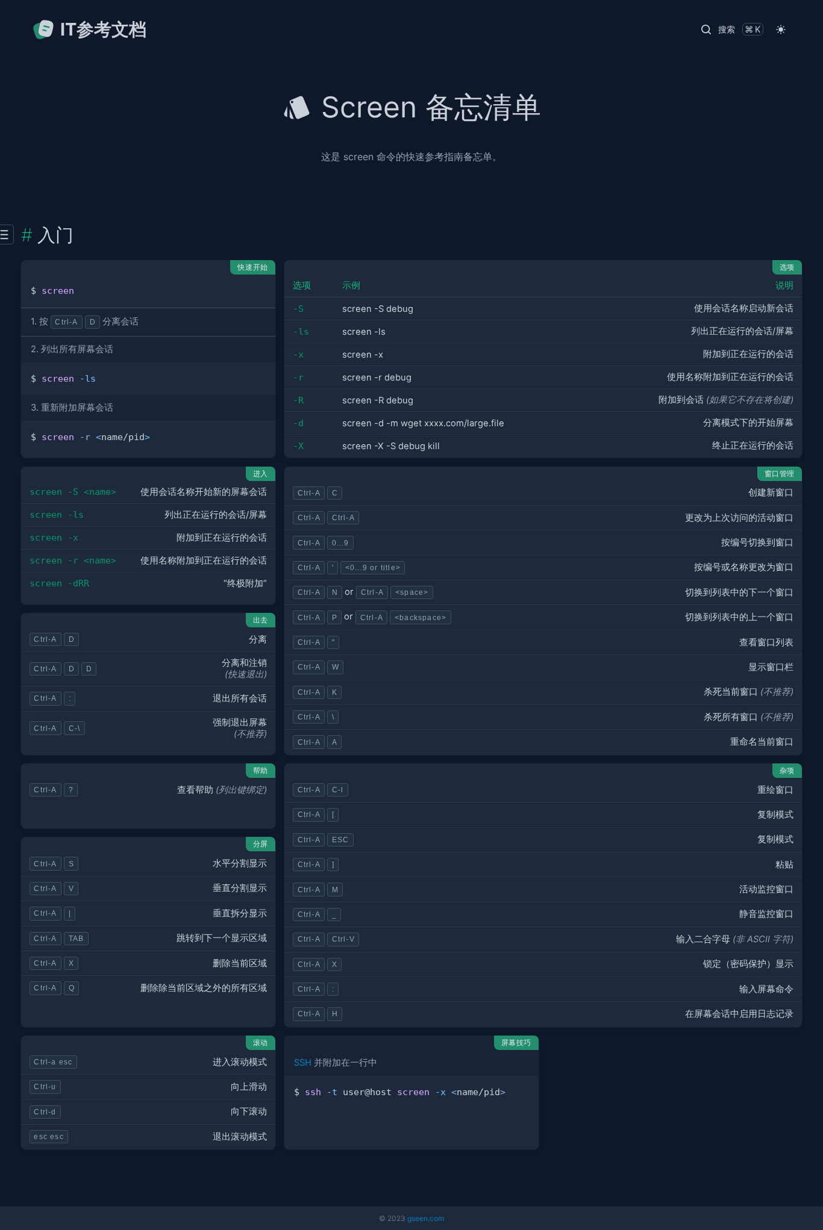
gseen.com (425, 1218)
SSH (302, 1062)
